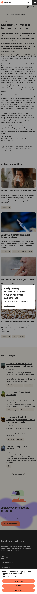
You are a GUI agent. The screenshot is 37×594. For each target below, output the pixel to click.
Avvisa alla (18, 590)
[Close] (31, 288)
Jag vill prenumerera (9, 306)
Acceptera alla (18, 581)
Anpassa (18, 586)
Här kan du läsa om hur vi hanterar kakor (13, 577)
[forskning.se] (5, 2)
